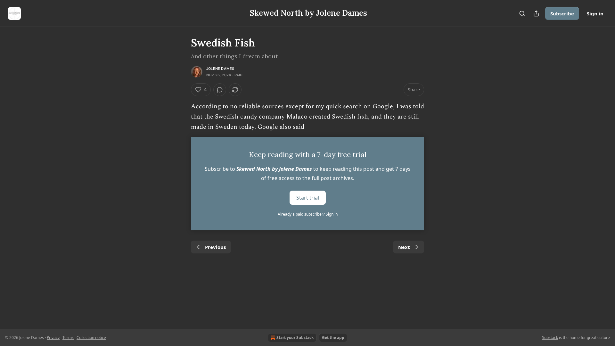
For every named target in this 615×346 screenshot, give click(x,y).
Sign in (595, 13)
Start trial (307, 197)
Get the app (333, 337)
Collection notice (91, 337)
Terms (68, 337)
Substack (550, 337)
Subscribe (562, 13)
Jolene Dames (220, 68)
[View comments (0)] (219, 89)
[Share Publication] (536, 13)
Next (404, 247)
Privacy (53, 337)
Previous (215, 247)
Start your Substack (295, 337)
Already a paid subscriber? (308, 214)
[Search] (522, 13)
